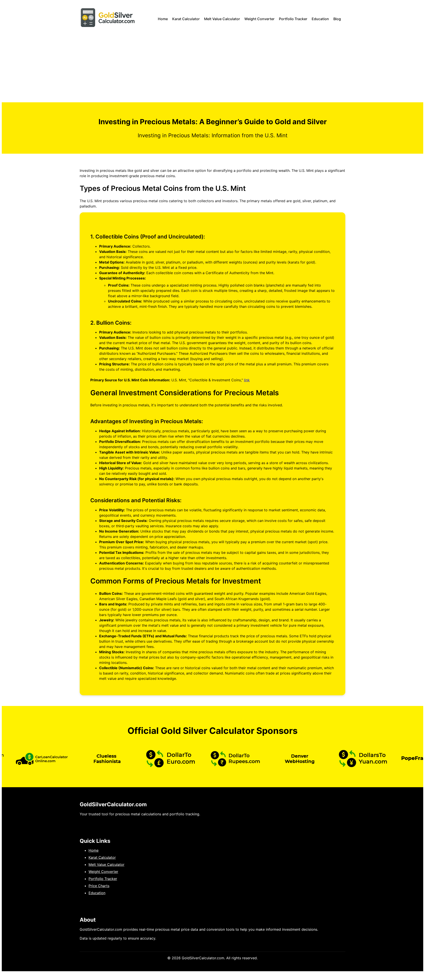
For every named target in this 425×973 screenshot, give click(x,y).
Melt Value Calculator (222, 19)
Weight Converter (259, 19)
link (247, 380)
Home (163, 19)
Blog (337, 19)
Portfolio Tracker (293, 19)
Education (320, 19)
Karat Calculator (186, 19)
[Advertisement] (212, 69)
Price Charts (99, 886)
